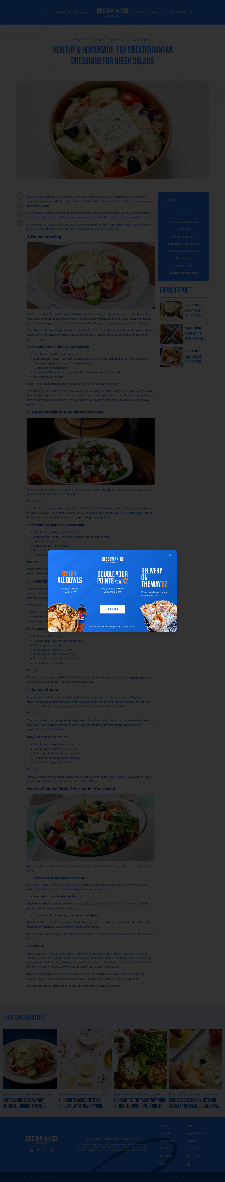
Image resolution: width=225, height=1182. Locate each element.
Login (112, 626)
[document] (112, 591)
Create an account (98, 626)
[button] (170, 555)
